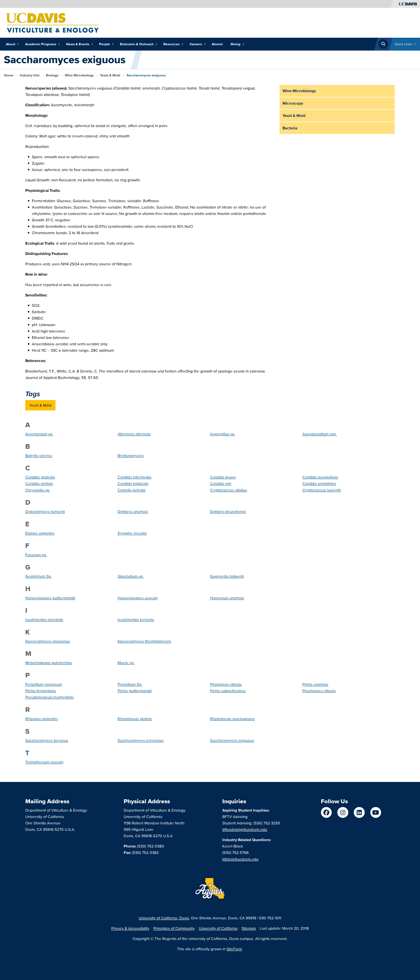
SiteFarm (234, 949)
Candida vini (220, 483)
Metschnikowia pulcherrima (48, 663)
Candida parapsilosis (320, 477)
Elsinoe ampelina (39, 533)
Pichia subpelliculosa (228, 691)
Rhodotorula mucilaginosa (232, 719)
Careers (196, 44)
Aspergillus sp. (222, 434)
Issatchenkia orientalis (44, 619)
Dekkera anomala (133, 511)
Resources (171, 44)
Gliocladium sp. (131, 576)
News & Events (77, 44)
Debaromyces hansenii (45, 511)
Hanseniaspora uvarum (138, 598)
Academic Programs (40, 44)
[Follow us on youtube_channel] (375, 812)
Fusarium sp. (36, 555)
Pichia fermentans (40, 691)
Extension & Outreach (137, 44)
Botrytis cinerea (38, 455)
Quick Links (403, 44)
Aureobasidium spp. (319, 434)
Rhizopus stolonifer (41, 719)
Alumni (217, 44)
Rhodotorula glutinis (135, 719)
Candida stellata (39, 483)
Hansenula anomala (227, 598)
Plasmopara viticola (319, 691)
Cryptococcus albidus (228, 490)
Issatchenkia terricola (136, 619)
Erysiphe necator (132, 533)
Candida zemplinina (319, 483)
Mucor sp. (126, 663)
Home (8, 75)
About (10, 44)
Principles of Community (174, 928)
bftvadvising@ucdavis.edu (244, 829)
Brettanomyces (131, 455)
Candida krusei (223, 477)
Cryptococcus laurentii (321, 490)
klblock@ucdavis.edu (240, 859)
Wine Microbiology (79, 75)
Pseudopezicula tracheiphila (49, 697)
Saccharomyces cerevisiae (141, 740)
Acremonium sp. (39, 434)
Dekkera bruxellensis (228, 511)
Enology (52, 75)
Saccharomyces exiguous (232, 740)
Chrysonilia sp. (37, 490)
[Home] (52, 22)
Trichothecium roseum (44, 762)
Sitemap (249, 928)
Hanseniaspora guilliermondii (50, 598)
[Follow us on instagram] (342, 812)
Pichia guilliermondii (135, 691)
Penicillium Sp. (130, 684)
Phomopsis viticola (226, 684)
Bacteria (290, 128)
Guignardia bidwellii (227, 576)
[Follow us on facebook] (326, 812)
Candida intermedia (134, 477)
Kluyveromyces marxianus (47, 641)
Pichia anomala (315, 684)
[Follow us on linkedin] (359, 812)
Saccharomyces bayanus (46, 740)
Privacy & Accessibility (130, 928)
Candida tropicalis (133, 483)
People (104, 44)
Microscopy (293, 103)
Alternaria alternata (134, 434)
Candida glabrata (40, 477)
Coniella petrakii (131, 490)
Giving (235, 44)
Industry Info (30, 75)
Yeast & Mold (110, 75)
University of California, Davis (164, 918)
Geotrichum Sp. (38, 576)
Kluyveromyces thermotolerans (144, 641)
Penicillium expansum (43, 684)
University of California (218, 928)
